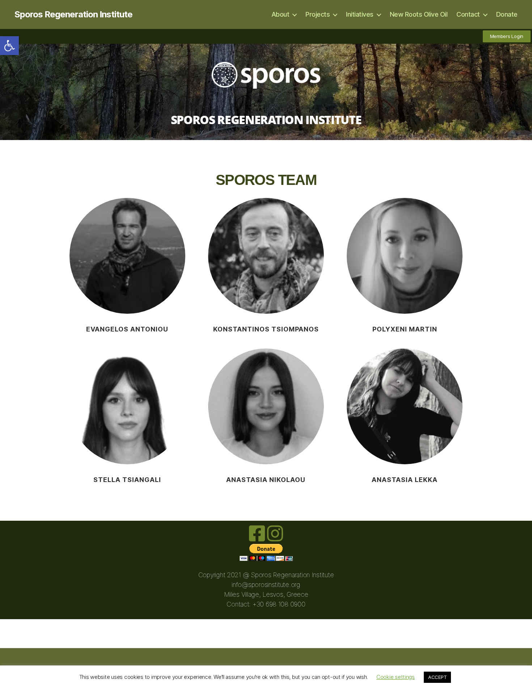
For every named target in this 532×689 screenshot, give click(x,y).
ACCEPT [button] (437, 677)
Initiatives (359, 14)
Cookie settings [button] (395, 676)
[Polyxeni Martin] (405, 256)
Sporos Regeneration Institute (73, 14)
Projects (317, 14)
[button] (9, 45)
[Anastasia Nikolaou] (266, 406)
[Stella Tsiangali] (127, 406)
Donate (507, 14)
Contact (468, 14)
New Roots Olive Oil (419, 14)
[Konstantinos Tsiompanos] (266, 256)
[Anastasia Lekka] (405, 406)
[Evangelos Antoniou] (127, 256)
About (280, 14)
